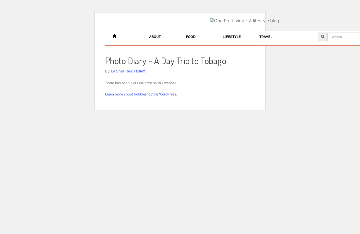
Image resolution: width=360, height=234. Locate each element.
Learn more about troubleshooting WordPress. (141, 94)
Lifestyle (232, 36)
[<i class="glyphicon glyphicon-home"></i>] (127, 37)
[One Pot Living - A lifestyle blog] (245, 21)
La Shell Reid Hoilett (128, 71)
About (155, 36)
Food (191, 36)
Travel (265, 36)
